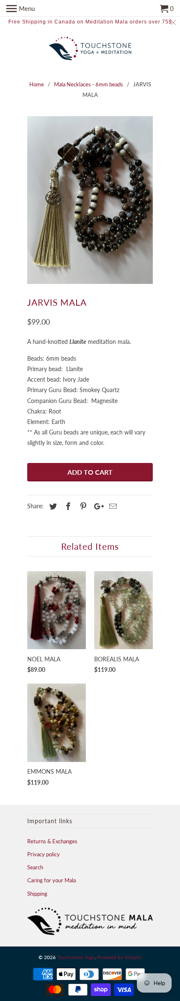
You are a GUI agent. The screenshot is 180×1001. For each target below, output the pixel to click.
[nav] (20, 8)
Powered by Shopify (119, 957)
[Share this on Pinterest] (82, 506)
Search (35, 867)
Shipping (37, 893)
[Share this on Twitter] (52, 506)
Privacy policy (43, 854)
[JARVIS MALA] (90, 200)
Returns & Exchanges (52, 841)
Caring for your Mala (51, 880)
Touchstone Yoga (76, 957)
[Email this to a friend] (111, 506)
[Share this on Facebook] (67, 506)
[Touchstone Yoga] (90, 49)
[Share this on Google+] (96, 506)
